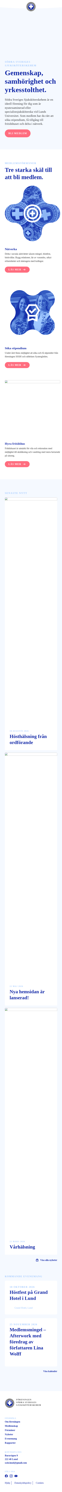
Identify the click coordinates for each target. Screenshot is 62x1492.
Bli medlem (17, 133)
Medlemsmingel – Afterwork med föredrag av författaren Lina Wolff (28, 1342)
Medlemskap (11, 1426)
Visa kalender (50, 1371)
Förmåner (10, 1430)
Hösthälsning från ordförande (28, 739)
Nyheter (9, 1434)
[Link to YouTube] (6, 1475)
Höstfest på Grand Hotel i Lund (29, 1295)
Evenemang (11, 1438)
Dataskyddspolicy (22, 1483)
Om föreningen (12, 1421)
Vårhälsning (22, 1247)
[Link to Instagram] (11, 1475)
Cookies (40, 1483)
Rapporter (10, 1443)
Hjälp (7, 1483)
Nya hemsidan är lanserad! (27, 994)
